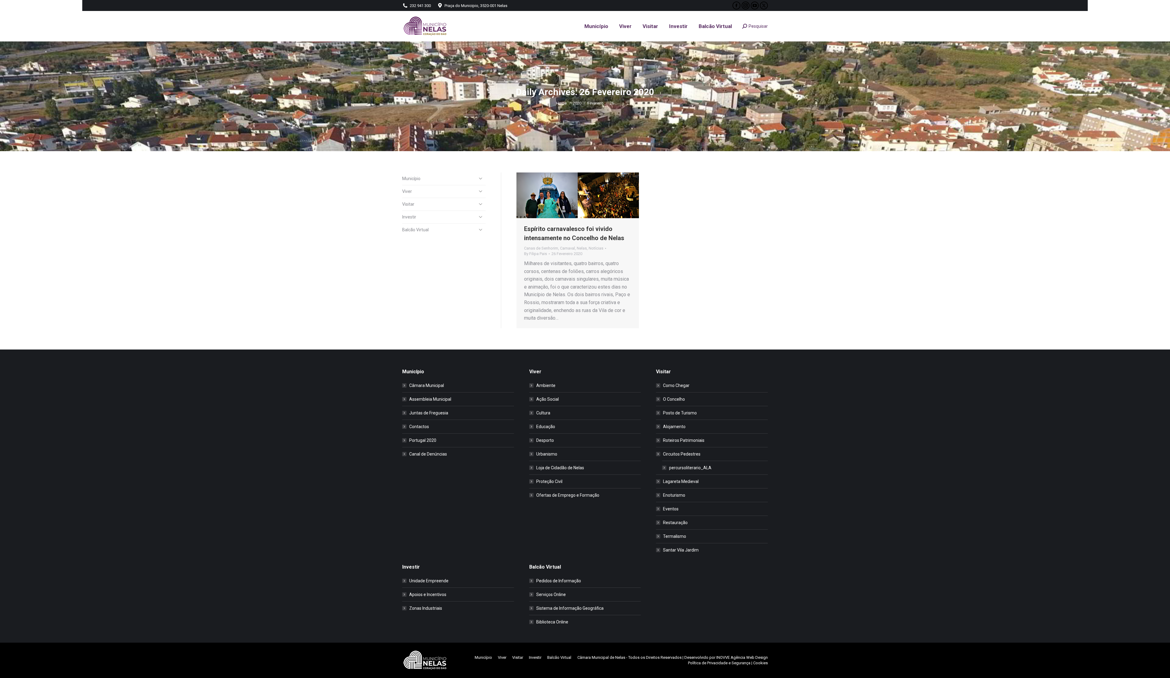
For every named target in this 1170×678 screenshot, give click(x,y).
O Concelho (674, 399)
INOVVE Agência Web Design (742, 657)
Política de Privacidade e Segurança (719, 663)
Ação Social (547, 399)
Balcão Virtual (415, 229)
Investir (409, 217)
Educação (545, 426)
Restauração (675, 522)
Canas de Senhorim (541, 248)
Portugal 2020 (422, 440)
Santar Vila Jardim (681, 550)
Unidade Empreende (428, 580)
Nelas (582, 248)
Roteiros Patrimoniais (683, 440)
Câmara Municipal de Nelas (601, 657)
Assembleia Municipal (430, 399)
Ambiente (545, 385)
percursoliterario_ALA (690, 467)
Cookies (760, 663)
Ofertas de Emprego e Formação (567, 495)
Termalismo (674, 536)
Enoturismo (674, 495)
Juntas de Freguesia (428, 412)
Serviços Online (551, 594)
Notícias (596, 248)
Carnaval (567, 248)
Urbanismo (546, 454)
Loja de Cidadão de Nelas (560, 467)
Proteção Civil (549, 481)
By (535, 253)
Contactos (419, 426)
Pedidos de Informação (558, 580)
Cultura (543, 412)
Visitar (408, 204)
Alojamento (674, 426)
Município (411, 178)
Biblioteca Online (552, 621)
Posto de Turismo (680, 412)
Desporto (545, 440)
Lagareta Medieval (681, 481)
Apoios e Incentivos (427, 594)
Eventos (671, 508)
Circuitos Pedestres (681, 454)
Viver (407, 191)
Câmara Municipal (426, 385)
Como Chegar (676, 385)
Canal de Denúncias (428, 454)
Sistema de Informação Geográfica (570, 608)
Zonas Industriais (425, 608)
